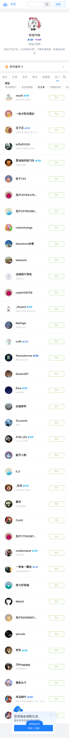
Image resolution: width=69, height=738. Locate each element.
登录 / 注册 (33, 728)
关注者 (41, 87)
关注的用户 (11, 87)
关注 (57, 97)
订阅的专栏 (55, 87)
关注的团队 (27, 87)
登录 (58, 4)
